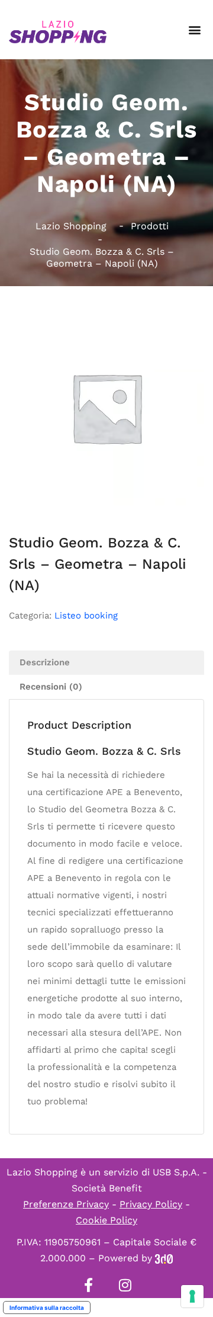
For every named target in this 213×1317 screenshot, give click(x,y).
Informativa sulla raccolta (46, 1307)
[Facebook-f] (88, 1285)
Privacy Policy (151, 1204)
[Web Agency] (164, 1258)
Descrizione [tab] (45, 662)
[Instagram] (125, 1285)
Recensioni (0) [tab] (51, 686)
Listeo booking (86, 615)
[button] (194, 30)
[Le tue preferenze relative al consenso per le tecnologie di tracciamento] (192, 1296)
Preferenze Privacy (66, 1204)
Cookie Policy (106, 1220)
